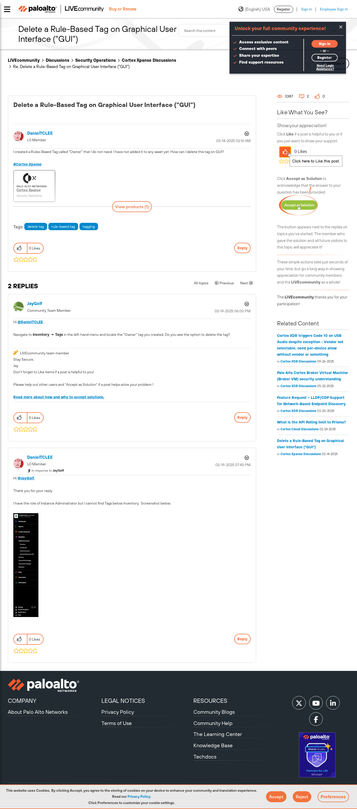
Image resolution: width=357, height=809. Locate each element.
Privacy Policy (139, 796)
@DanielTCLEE (30, 322)
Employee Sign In (334, 9)
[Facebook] (316, 719)
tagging (89, 226)
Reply (242, 248)
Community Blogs (214, 712)
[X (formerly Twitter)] (299, 703)
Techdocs (204, 757)
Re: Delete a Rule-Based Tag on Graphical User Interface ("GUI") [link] (71, 66)
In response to (48, 470)
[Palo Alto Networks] (54, 685)
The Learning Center (217, 734)
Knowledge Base (213, 745)
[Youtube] (316, 703)
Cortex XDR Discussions (298, 361)
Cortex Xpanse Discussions (149, 60)
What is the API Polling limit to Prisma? (311, 422)
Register (283, 9)
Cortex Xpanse (29, 164)
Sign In (306, 9)
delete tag (35, 226)
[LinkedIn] (333, 703)
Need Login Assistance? (325, 67)
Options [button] (246, 134)
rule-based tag (63, 226)
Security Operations (95, 60)
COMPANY (22, 700)
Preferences (333, 796)
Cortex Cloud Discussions (299, 429)
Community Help (213, 723)
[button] (276, 796)
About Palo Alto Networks (38, 712)
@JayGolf (26, 478)
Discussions (57, 60)
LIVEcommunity (24, 60)
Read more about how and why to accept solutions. (58, 397)
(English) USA (257, 9)
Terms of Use (116, 723)
